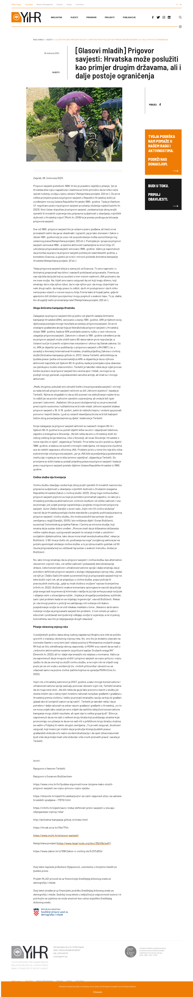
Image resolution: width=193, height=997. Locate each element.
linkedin (169, 17)
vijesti (49, 39)
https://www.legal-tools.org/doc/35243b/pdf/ (83, 843)
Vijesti (74, 17)
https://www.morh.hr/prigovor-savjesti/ (56, 835)
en (181, 4)
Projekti (109, 17)
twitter (158, 17)
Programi (91, 17)
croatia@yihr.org (60, 956)
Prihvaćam (97, 992)
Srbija (69, 4)
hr (177, 4)
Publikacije (129, 17)
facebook (152, 17)
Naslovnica (38, 39)
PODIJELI (153, 104)
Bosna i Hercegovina (45, 4)
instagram (164, 17)
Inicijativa (56, 17)
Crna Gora (79, 4)
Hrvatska (29, 4)
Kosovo (60, 4)
